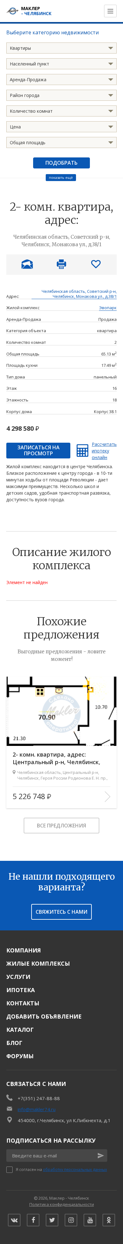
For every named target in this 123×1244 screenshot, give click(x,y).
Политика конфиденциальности (61, 1204)
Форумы (20, 1056)
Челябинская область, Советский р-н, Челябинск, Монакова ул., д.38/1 (79, 294)
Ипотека (20, 990)
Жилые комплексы (38, 963)
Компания (23, 950)
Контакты (22, 1003)
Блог (14, 1043)
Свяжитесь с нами (61, 911)
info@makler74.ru (37, 1109)
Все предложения (61, 825)
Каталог (20, 1029)
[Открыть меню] (110, 11)
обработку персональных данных (75, 1169)
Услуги (18, 976)
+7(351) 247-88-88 (39, 1098)
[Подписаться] (101, 1155)
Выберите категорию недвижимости (52, 32)
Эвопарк (108, 307)
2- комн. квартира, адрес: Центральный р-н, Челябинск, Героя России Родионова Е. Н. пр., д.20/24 (61, 758)
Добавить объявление (44, 1016)
